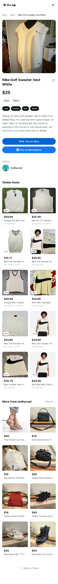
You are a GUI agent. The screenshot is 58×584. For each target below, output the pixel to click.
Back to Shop (31, 568)
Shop (4, 15)
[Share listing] (53, 80)
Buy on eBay (32, 141)
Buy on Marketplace (31, 149)
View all (49, 401)
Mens (12, 15)
